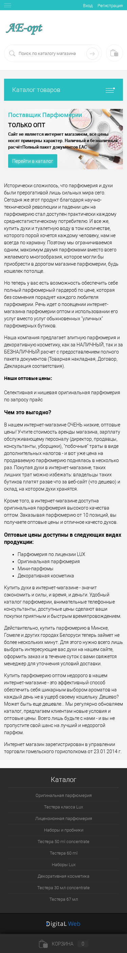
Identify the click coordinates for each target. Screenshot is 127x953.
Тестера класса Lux (63, 806)
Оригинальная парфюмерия (64, 795)
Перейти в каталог (32, 161)
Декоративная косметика (63, 876)
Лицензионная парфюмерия (63, 818)
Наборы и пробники (63, 830)
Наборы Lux (64, 864)
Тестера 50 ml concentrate (63, 841)
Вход (87, 5)
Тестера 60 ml (64, 853)
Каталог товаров (36, 89)
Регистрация (110, 5)
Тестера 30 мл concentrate (63, 887)
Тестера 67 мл (63, 899)
